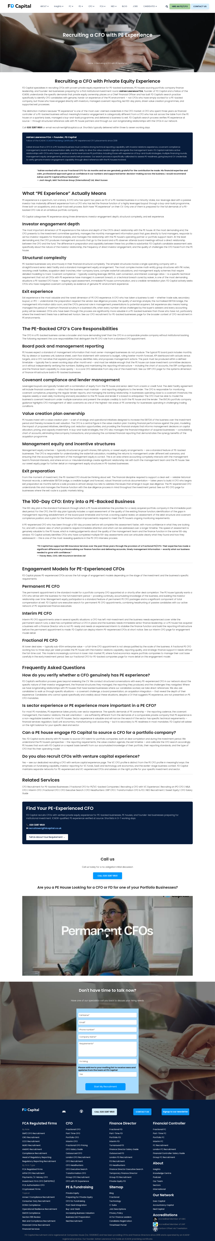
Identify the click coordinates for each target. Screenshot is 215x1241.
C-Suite (113, 1205)
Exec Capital (159, 1201)
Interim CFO (35, 790)
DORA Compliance (31, 1205)
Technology (115, 1201)
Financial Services (31, 1229)
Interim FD (114, 1141)
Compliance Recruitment (34, 1153)
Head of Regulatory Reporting (36, 1157)
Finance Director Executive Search (126, 1169)
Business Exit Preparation (78, 1217)
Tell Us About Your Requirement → (47, 837)
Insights (156, 1169)
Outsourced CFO (74, 1153)
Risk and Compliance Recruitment (38, 1221)
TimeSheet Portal (117, 1225)
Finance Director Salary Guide (123, 1149)
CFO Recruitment (74, 1161)
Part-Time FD (116, 1133)
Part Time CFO (73, 1133)
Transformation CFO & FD (130, 790)
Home (90, 63)
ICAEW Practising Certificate (60, 140)
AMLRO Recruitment (32, 1149)
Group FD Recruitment (120, 1177)
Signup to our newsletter (175, 1111)
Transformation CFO (76, 1173)
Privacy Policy (116, 1213)
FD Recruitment (117, 1161)
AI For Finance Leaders (120, 1217)
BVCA (166, 399)
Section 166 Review (31, 1217)
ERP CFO (151, 369)
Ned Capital (158, 1209)
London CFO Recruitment (78, 1157)
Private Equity (72, 1193)
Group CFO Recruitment (78, 1177)
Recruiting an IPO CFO (172, 786)
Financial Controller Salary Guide (169, 1153)
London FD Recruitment (120, 1157)
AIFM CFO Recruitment (33, 1173)
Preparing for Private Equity (79, 1197)
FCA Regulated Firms (32, 1169)
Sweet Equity (172, 790)
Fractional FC (159, 1129)
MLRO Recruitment (31, 1145)
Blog (111, 1193)
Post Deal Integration (76, 1205)
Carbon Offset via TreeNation (172, 1228)
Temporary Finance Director (123, 1173)
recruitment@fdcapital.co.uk (67, 127)
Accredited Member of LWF (171, 1224)
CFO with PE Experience (77, 1181)
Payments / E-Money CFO (35, 1177)
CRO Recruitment (30, 1137)
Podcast (157, 1177)
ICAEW (25, 94)
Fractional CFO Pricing (77, 1145)
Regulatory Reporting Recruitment (39, 1161)
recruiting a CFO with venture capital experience (74, 762)
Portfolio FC (158, 1137)
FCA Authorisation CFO (33, 1185)
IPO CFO (170, 487)
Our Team (158, 1181)
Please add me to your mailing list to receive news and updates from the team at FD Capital (107, 1069)
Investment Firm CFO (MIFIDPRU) (38, 1181)
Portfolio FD (115, 1137)
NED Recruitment (155, 790)
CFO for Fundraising (75, 1201)
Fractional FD (115, 1129)
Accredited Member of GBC (172, 1218)
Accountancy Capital (163, 1205)
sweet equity (33, 463)
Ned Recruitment (74, 1221)
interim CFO (159, 629)
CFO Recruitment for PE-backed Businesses (45, 786)
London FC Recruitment (164, 1149)
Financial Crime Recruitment (36, 1225)
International (159, 1189)
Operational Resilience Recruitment (39, 1209)
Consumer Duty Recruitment (36, 1201)
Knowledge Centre (162, 1173)
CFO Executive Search (72, 790)
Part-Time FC (159, 1133)
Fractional (114, 1197)
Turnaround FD (116, 1145)
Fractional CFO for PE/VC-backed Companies (94, 786)
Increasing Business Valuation (80, 1213)
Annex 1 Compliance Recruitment (38, 1197)
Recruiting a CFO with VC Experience (140, 786)
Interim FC (158, 1141)
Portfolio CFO (72, 1137)
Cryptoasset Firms (31, 1189)
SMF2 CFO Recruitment (33, 1133)
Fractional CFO (51, 790)
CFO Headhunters (94, 790)
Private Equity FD (117, 1181)
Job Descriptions (117, 1209)
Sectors (157, 1185)
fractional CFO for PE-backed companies (95, 656)
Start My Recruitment (105, 1086)
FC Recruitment (160, 1145)
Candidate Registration (120, 1221)
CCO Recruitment (31, 1141)
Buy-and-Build (73, 1209)
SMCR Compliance (31, 1213)
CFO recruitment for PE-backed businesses (113, 314)
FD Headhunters (117, 1165)
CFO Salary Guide (74, 1149)
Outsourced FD (116, 1153)
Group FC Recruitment (164, 1157)
